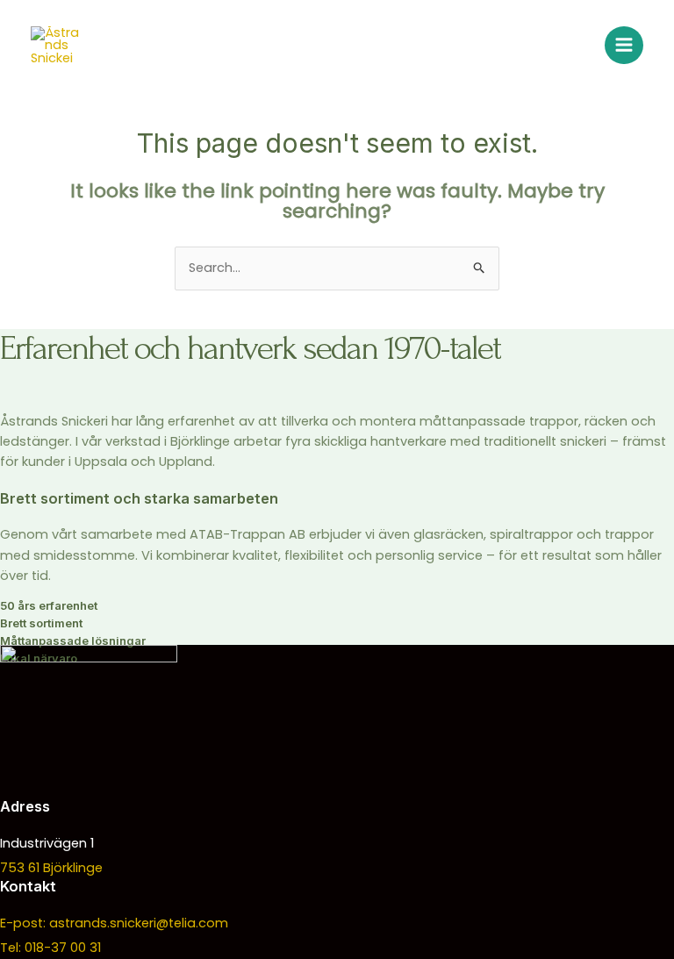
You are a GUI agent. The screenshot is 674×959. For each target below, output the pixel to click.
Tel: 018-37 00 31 (50, 947)
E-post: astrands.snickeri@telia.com (114, 923)
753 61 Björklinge (51, 868)
